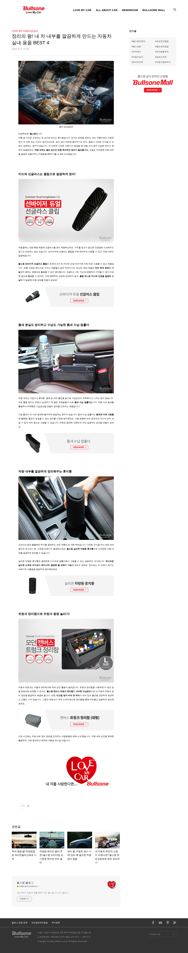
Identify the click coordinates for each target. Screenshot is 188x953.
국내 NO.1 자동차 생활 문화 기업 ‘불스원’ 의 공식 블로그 (42, 893)
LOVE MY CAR (82, 10)
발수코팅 (137, 46)
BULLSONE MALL (153, 10)
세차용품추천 (162, 51)
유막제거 (137, 51)
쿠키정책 (56, 922)
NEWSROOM (130, 10)
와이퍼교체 (138, 62)
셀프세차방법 (162, 46)
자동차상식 (138, 57)
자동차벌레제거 (163, 62)
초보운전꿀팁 (162, 41)
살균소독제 (161, 57)
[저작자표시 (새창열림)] (28, 806)
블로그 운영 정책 (19, 922)
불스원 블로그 (25, 882)
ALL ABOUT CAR (107, 10)
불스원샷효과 (139, 41)
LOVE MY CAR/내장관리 (25, 31)
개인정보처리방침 (39, 922)
